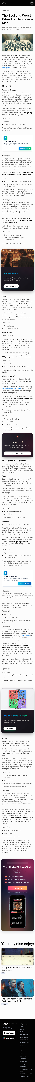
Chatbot (22, 1032)
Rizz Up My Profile (17, 453)
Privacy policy (24, 1039)
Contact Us (23, 1045)
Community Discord (25, 1076)
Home (4, 11)
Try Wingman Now (17, 888)
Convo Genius (24, 1037)
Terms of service (24, 1042)
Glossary (22, 1064)
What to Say (23, 1061)
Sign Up (22, 1029)
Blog (8, 11)
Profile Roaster (24, 1034)
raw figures (6, 68)
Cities (3, 973)
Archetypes (23, 1066)
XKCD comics (25, 636)
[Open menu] (32, 3)
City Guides (23, 1056)
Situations (4, 1004)
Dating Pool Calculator (26, 1073)
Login (21, 1026)
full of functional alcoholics (11, 389)
